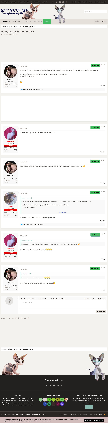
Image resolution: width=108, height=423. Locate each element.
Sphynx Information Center (85, 2)
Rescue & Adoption (100, 2)
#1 (104, 64)
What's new (16, 21)
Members (36, 21)
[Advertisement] (51, 48)
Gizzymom (5, 34)
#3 (104, 160)
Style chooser (63, 414)
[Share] (102, 65)
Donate (73, 2)
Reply (103, 85)
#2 (104, 127)
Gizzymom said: (25, 198)
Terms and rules (83, 414)
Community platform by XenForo (16, 414)
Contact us (73, 414)
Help (100, 414)
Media (27, 21)
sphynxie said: (25, 274)
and (33, 89)
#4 (104, 191)
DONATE (89, 407)
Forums (5, 21)
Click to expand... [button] (63, 212)
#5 (104, 234)
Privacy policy (93, 414)
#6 (104, 267)
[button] (9, 21)
